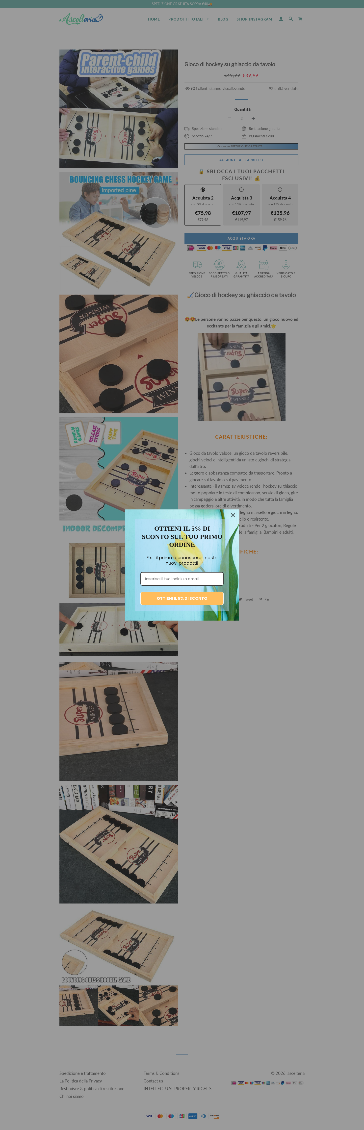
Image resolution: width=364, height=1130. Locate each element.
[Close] (233, 515)
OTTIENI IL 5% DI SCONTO (182, 598)
